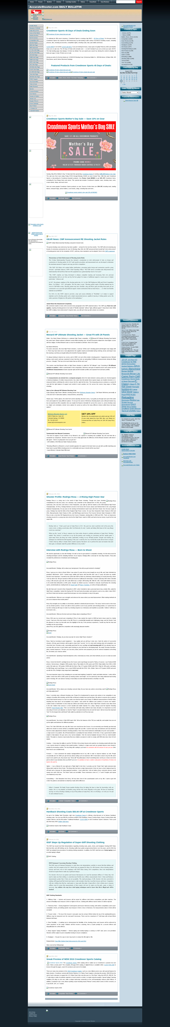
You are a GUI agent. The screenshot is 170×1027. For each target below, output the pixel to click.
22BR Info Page (34, 57)
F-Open (131, 384)
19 (129, 79)
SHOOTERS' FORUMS (128, 450)
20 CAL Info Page (34, 52)
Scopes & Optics (34, 96)
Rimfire (133, 400)
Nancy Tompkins (85, 585)
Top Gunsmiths (34, 81)
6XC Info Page (34, 64)
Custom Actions (34, 91)
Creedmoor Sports (87, 174)
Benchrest (134, 368)
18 (126, 79)
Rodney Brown (126, 347)
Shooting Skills (126, 58)
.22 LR (124, 360)
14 (134, 77)
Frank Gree (125, 342)
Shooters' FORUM (35, 28)
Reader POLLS (34, 101)
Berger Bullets (127, 371)
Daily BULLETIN (34, 30)
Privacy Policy (33, 1016)
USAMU (132, 411)
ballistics (125, 369)
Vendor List (33, 98)
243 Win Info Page (35, 67)
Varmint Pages (34, 42)
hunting (125, 389)
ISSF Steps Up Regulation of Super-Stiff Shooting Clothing (75, 842)
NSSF (130, 392)
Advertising (32, 1012)
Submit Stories (33, 1015)
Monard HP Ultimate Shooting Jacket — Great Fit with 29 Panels (78, 335)
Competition (62, 315)
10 (124, 77)
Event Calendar (34, 103)
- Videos (124, 35)
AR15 (137, 366)
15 (136, 77)
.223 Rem (130, 360)
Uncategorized (126, 64)
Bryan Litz (135, 373)
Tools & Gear (33, 84)
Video (138, 411)
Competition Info (34, 40)
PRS (128, 394)
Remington (126, 400)
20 (132, 79)
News (66, 198)
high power (127, 387)
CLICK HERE (50, 46)
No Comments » (91, 77)
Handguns (124, 44)
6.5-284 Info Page (35, 72)
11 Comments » (83, 801)
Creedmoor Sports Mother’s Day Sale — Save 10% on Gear (75, 119)
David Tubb (74, 585)
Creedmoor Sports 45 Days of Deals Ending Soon (70, 31)
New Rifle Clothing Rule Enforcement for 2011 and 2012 (70, 941)
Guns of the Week (35, 33)
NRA (124, 392)
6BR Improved (34, 47)
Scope (124, 402)
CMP (137, 376)
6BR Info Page (34, 45)
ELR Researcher (126, 324)
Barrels (32, 89)
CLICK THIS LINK (109, 965)
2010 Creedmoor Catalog (75, 971)
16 (121, 79)
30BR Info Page (34, 59)
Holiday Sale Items (63, 821)
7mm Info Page (34, 74)
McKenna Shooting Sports (87, 392)
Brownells (126, 374)
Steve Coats (125, 330)
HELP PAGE (33, 106)
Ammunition (131, 364)
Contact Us (32, 1013)
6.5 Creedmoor (129, 361)
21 (134, 79)
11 (126, 77)
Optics (123, 54)
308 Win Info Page (35, 76)
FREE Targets (34, 79)
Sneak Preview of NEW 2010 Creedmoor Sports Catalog (73, 959)
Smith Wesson (135, 409)
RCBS (133, 395)
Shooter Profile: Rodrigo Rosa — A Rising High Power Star (75, 497)
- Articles (61, 801)
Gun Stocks (33, 93)
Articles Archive (34, 35)
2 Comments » (82, 456)
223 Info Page (33, 55)
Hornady (135, 387)
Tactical (124, 60)
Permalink (52, 77)
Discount (131, 381)
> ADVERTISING (34, 110)
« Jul (124, 84)
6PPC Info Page (34, 62)
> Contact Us (33, 108)
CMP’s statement (110, 251)
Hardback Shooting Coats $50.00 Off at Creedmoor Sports (75, 812)
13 (132, 77)
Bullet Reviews (34, 86)
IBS (130, 389)
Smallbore (125, 409)
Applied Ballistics (128, 366)
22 (136, 79)
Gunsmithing (125, 43)
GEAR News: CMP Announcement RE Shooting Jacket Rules (76, 239)
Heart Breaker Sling (57, 707)
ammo (124, 364)
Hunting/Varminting (127, 48)
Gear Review (69, 315)
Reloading (80, 77)
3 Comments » (77, 948)
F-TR (137, 384)
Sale (137, 400)
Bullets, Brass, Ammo (65, 77)
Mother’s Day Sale (108, 174)
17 (124, 79)
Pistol (124, 395)
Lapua (135, 389)
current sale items (67, 46)
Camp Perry (128, 376)
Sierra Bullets (131, 407)
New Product (70, 456)
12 (129, 77)
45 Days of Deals (99, 38)
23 (121, 81)
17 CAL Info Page (34, 50)
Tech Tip (124, 62)
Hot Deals (74, 77)
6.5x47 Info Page (34, 69)
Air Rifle (133, 362)
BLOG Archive (34, 38)
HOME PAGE (33, 25)
